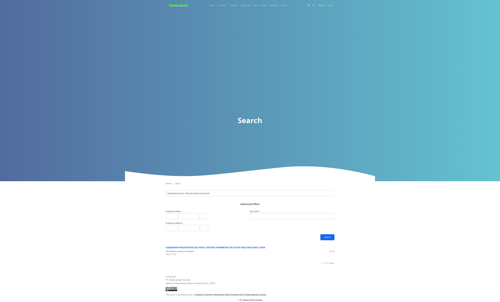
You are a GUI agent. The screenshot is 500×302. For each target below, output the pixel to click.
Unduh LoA (245, 5)
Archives (234, 5)
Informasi (273, 5)
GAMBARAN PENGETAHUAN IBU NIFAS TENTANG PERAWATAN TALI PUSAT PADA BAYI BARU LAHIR (215, 247)
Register (321, 5)
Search (327, 237)
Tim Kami (221, 5)
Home (211, 5)
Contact (263, 5)
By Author (255, 211)
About (284, 5)
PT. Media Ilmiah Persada (251, 300)
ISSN (255, 5)
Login (330, 5)
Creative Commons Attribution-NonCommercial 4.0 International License (230, 294)
